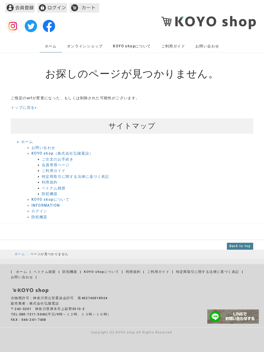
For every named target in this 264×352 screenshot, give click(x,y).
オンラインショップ (85, 46)
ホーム (51, 46)
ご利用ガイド (173, 46)
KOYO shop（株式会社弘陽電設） (62, 153)
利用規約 (50, 182)
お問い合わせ (207, 46)
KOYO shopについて (132, 46)
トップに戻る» (24, 107)
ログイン (39, 211)
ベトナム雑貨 (53, 188)
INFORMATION (45, 205)
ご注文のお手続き (57, 159)
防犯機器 (50, 194)
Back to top (240, 246)
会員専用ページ (56, 165)
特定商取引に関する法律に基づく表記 (75, 176)
